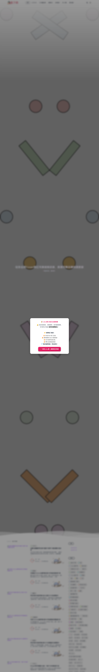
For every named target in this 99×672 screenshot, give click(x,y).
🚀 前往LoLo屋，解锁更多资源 (49, 349)
